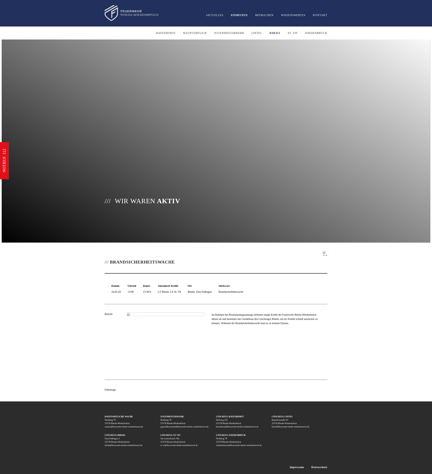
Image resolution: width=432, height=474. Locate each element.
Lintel (256, 33)
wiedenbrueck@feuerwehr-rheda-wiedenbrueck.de (239, 445)
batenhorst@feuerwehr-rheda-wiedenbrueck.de (237, 426)
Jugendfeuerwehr (229, 33)
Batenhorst (166, 33)
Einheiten (239, 15)
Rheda (274, 33)
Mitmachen (264, 15)
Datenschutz (319, 467)
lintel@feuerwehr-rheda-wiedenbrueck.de (290, 426)
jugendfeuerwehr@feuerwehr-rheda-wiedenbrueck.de (184, 426)
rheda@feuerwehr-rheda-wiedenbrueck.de (124, 445)
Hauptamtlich (195, 33)
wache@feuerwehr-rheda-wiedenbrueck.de (124, 426)
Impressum (297, 467)
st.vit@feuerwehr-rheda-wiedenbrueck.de (179, 445)
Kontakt (320, 15)
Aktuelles (214, 15)
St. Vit (293, 33)
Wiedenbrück (316, 33)
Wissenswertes (293, 15)
